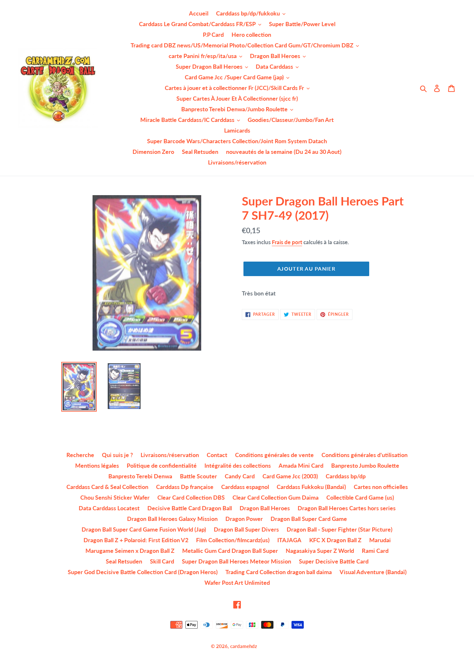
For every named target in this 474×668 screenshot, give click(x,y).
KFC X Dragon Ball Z (335, 539)
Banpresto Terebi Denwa (140, 476)
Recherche (80, 454)
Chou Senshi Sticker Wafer (115, 497)
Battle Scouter (198, 476)
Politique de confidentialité (162, 465)
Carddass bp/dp (346, 476)
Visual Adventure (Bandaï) (373, 571)
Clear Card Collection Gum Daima (275, 497)
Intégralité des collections (237, 465)
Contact (217, 454)
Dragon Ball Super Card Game (309, 518)
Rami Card (375, 550)
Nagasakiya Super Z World (320, 550)
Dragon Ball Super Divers (246, 529)
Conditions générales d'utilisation (364, 454)
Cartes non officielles (381, 486)
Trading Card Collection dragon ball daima (278, 571)
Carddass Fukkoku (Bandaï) (311, 486)
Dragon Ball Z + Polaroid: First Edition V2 (136, 539)
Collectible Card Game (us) (360, 497)
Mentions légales (97, 465)
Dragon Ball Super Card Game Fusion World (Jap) (144, 529)
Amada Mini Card (301, 465)
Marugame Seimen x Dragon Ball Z (129, 550)
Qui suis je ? (117, 454)
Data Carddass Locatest (109, 508)
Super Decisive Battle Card (334, 561)
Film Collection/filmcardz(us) (233, 539)
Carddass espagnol (245, 486)
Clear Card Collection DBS (191, 497)
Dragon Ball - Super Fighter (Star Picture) (339, 529)
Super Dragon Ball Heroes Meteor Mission (236, 561)
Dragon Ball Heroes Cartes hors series (347, 508)
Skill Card (162, 561)
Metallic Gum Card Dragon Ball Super (230, 550)
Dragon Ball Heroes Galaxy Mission (172, 518)
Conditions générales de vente (274, 454)
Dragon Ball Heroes (265, 508)
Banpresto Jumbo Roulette (365, 465)
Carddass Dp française (184, 486)
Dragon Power (244, 518)
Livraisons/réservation (170, 454)
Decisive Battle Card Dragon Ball (189, 508)
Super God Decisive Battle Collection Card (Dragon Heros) (143, 571)
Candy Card (240, 476)
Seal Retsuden (124, 561)
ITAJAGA (289, 539)
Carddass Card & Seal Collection (107, 486)
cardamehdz (243, 646)
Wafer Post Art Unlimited (237, 582)
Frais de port (287, 242)
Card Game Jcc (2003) (290, 476)
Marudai (380, 539)
